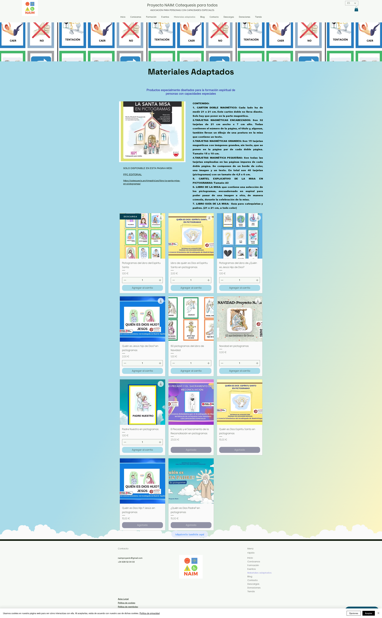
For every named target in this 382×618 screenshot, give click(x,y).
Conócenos (253, 561)
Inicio (250, 557)
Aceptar (368, 613)
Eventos (251, 569)
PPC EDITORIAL (132, 174)
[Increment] (160, 280)
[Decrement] (125, 280)
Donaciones (254, 587)
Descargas (253, 583)
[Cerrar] (378, 613)
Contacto (252, 580)
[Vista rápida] (142, 236)
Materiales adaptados (255, 572)
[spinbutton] (142, 280)
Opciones (353, 613)
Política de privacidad (150, 613)
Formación (253, 565)
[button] (356, 9)
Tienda (251, 591)
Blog (249, 576)
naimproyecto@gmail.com (130, 558)
